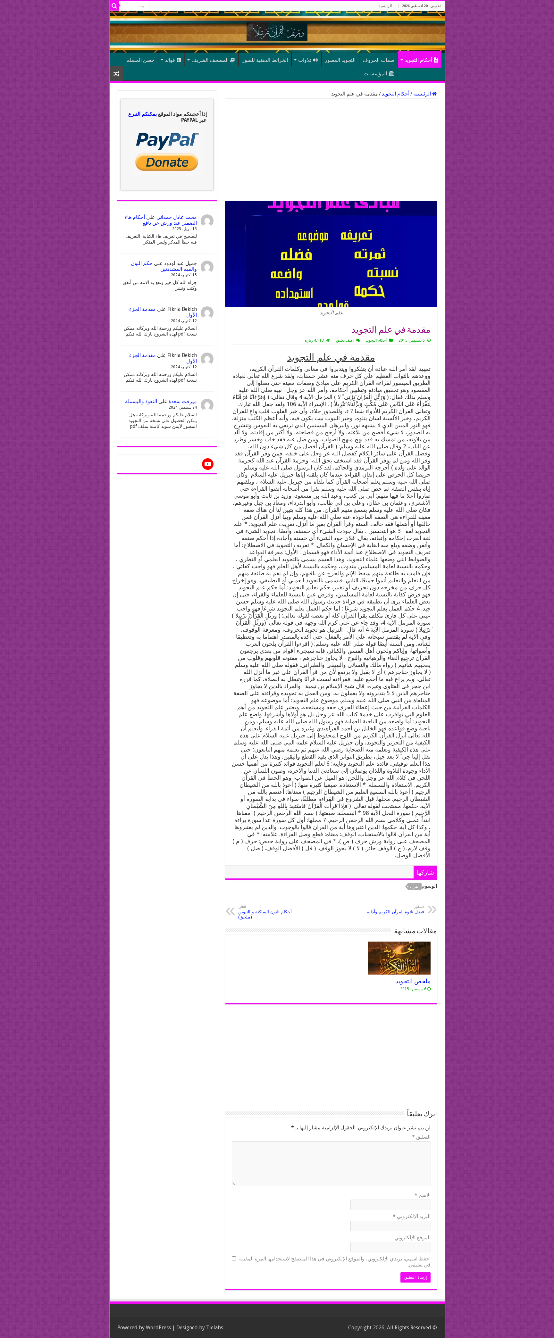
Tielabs (214, 1328)
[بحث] (114, 6)
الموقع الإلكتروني (412, 1237)
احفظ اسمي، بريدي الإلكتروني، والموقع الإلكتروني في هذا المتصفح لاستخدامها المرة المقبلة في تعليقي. (335, 1262)
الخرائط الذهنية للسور (265, 60)
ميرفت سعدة (183, 401)
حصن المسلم (140, 60)
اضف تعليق (345, 340)
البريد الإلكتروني (412, 1216)
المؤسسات (375, 74)
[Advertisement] (331, 150)
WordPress (158, 1328)
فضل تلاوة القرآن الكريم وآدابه (395, 909)
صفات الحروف (378, 60)
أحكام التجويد (418, 60)
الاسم (423, 1195)
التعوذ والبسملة (141, 401)
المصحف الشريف (210, 60)
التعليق (421, 1137)
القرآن (414, 887)
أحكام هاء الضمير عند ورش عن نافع (161, 220)
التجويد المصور (340, 60)
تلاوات (304, 60)
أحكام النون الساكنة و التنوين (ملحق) (265, 912)
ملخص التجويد (413, 981)
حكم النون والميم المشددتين (164, 266)
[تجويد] (277, 30)
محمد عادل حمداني (176, 217)
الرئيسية (385, 6)
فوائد (170, 60)
